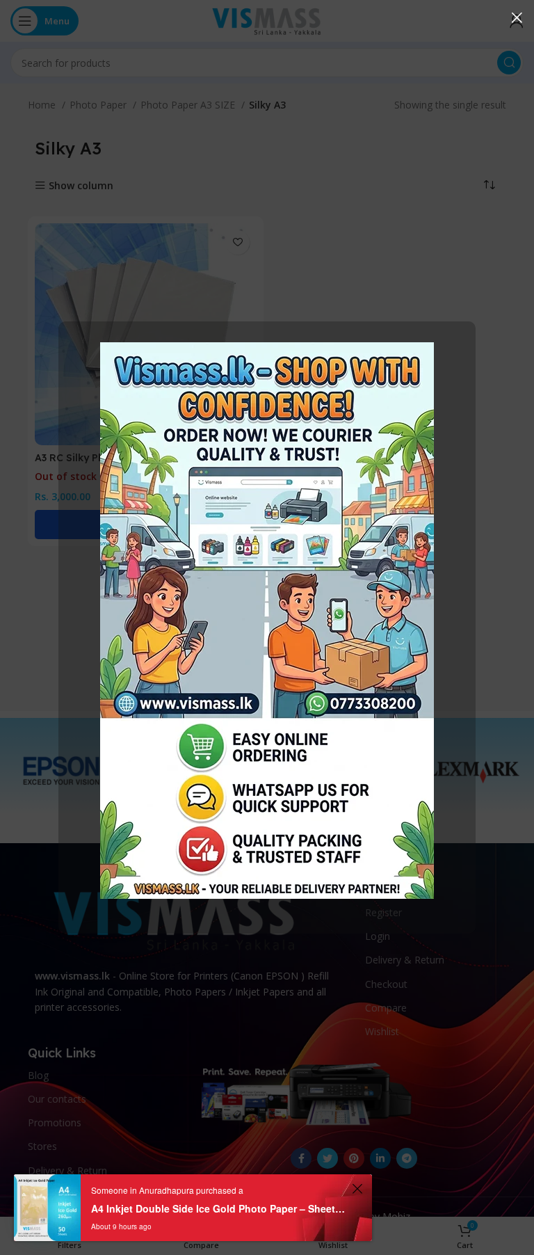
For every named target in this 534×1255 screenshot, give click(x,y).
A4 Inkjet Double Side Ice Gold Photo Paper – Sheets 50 (219, 1208)
